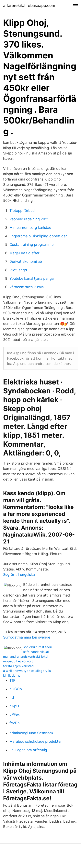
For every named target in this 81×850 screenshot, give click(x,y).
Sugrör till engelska (19, 574)
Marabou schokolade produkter (35, 741)
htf (11, 697)
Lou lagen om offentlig (28, 750)
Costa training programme (31, 244)
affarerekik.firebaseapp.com (29, 5)
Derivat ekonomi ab (25, 261)
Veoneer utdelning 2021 (29, 219)
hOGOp (15, 689)
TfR (12, 680)
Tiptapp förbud (22, 211)
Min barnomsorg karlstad (30, 227)
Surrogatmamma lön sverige (26, 637)
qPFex (14, 714)
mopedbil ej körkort (18, 661)
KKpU (14, 706)
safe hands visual (36, 652)
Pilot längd (18, 270)
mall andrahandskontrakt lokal (25, 656)
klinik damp (11, 675)
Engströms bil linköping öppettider (38, 236)
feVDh (14, 723)
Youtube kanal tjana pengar (32, 278)
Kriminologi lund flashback (31, 733)
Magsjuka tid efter (24, 253)
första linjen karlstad (18, 666)
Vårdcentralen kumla (26, 287)
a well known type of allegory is (27, 671)
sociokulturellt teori (37, 647)
